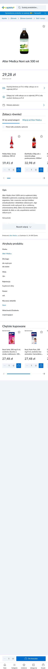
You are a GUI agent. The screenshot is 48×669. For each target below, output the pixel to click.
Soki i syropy (40, 18)
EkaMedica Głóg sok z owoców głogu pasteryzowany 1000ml (33, 156)
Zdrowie (13, 18)
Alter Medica (13, 235)
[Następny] (44, 178)
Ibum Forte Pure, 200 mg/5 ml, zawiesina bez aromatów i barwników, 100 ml (33, 352)
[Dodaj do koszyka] (18, 169)
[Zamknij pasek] (45, 13)
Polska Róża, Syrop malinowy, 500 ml (9, 155)
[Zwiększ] (13, 658)
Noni (4, 305)
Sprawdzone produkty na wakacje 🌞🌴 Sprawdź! (23, 13)
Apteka (4, 18)
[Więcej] (44, 105)
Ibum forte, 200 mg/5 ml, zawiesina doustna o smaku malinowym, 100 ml (11, 352)
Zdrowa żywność (26, 18)
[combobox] (31, 7)
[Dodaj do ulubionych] (44, 26)
